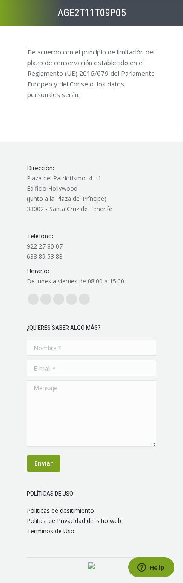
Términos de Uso (50, 531)
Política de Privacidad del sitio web (74, 521)
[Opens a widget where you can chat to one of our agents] (151, 568)
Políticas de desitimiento (60, 510)
